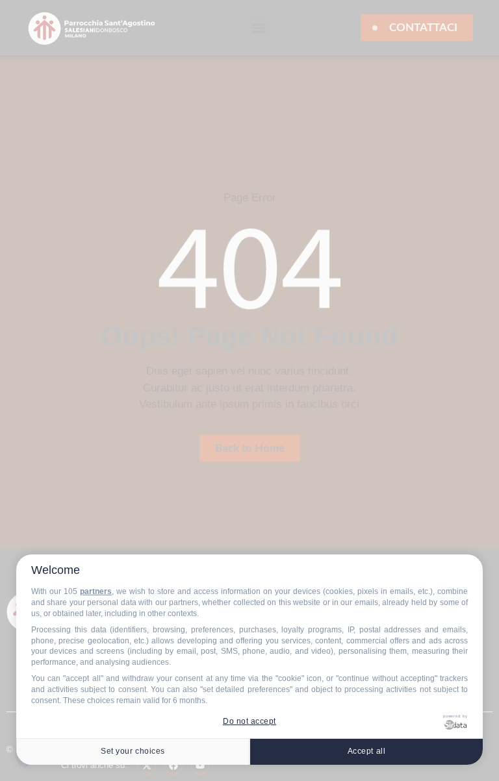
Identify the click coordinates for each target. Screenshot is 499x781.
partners (96, 591)
